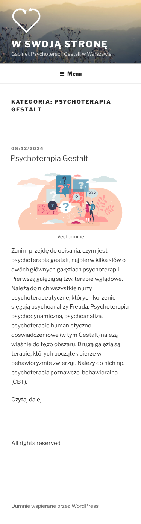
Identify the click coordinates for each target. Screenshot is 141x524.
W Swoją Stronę (59, 44)
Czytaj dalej (26, 399)
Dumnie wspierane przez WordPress (55, 506)
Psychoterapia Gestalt (49, 158)
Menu (74, 73)
